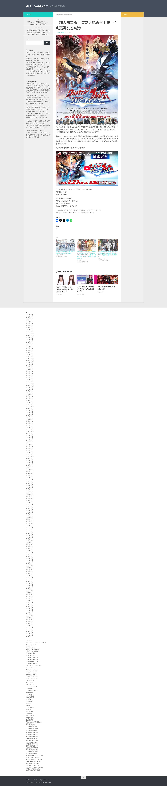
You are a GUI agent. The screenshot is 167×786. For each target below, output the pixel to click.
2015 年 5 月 (29, 580)
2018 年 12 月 (30, 494)
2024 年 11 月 (30, 359)
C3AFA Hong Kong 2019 (32, 651)
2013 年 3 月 (29, 634)
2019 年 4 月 (29, 486)
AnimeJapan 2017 (31, 645)
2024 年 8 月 (29, 365)
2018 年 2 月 (29, 515)
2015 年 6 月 (29, 577)
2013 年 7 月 (29, 625)
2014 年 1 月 (29, 613)
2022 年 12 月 (30, 402)
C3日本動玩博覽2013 (32, 655)
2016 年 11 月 (30, 542)
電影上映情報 (68, 15)
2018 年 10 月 (30, 498)
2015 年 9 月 (29, 571)
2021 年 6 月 (29, 440)
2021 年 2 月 (29, 448)
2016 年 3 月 (29, 559)
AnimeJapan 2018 (31, 647)
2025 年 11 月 (30, 334)
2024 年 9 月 (29, 363)
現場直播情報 (30, 707)
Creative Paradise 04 (31, 674)
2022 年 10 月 (30, 407)
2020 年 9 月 (29, 459)
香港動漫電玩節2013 (32, 726)
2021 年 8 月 (29, 436)
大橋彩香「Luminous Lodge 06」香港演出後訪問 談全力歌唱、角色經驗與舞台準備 (38, 54)
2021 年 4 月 (29, 444)
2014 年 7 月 (29, 600)
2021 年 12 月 (30, 427)
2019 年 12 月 (30, 471)
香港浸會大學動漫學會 (32, 766)
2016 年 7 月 (29, 550)
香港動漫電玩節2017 (32, 734)
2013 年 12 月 (30, 615)
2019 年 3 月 (29, 488)
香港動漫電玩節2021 (32, 743)
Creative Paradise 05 (31, 676)
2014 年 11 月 (30, 592)
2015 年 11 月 (30, 567)
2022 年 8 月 (29, 411)
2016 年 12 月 (30, 540)
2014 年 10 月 (30, 594)
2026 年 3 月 (29, 325)
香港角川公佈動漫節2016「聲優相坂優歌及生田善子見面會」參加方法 (64, 289)
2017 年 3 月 (29, 534)
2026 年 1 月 (29, 329)
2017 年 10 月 (30, 523)
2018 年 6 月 (29, 507)
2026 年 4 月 (29, 323)
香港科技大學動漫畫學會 (33, 770)
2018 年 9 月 (29, 500)
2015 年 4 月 (29, 582)
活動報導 (28, 703)
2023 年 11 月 (30, 384)
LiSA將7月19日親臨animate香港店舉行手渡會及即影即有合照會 (85, 289)
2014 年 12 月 (30, 590)
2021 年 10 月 (30, 432)
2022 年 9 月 (29, 409)
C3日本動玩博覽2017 (32, 663)
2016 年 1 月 (29, 563)
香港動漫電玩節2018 (32, 736)
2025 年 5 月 (29, 346)
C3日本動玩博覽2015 (32, 659)
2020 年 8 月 (29, 461)
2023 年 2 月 (29, 398)
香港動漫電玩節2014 (32, 728)
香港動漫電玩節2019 (32, 739)
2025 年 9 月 (29, 338)
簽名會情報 (29, 711)
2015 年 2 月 (29, 586)
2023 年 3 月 (29, 396)
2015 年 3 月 (29, 584)
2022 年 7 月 (29, 413)
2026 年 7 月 (29, 317)
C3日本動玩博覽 (30, 653)
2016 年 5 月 (29, 555)
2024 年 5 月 (29, 371)
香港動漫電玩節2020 (32, 741)
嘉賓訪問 (28, 699)
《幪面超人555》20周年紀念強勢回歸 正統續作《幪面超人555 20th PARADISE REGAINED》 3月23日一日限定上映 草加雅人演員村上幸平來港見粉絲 (86, 255)
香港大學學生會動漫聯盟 (33, 757)
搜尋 (27, 39)
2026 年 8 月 (29, 315)
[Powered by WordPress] (32, 782)
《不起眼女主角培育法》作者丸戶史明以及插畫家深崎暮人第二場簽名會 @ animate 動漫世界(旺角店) (38, 115)
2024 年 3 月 (29, 375)
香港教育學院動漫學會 (32, 764)
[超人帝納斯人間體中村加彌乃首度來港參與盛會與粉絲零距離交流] (65, 245)
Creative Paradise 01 (31, 668)
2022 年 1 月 (29, 425)
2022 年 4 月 (29, 419)
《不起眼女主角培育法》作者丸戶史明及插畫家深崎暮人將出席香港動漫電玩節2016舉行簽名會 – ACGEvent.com (38, 109)
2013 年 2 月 (29, 636)
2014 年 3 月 (29, 609)
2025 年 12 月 (30, 332)
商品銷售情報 (30, 697)
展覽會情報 (29, 701)
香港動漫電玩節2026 (32, 753)
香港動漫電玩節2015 (32, 730)
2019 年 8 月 (29, 477)
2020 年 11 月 (30, 454)
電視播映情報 (30, 718)
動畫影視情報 (30, 693)
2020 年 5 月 (29, 465)
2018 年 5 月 (29, 509)
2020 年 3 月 (29, 467)
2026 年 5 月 (29, 321)
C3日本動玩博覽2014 (32, 657)
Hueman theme (47, 782)
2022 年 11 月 (30, 404)
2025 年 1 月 (29, 354)
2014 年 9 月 (29, 596)
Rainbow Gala (29, 682)
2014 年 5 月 (29, 605)
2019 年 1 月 (29, 492)
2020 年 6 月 (29, 463)
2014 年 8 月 (29, 598)
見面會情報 (59, 15)
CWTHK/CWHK (30, 680)
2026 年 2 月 (29, 327)
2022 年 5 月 (29, 417)
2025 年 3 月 (29, 350)
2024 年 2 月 (29, 377)
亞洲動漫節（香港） (32, 691)
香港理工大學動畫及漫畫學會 (34, 768)
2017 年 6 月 (29, 530)
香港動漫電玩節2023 (32, 747)
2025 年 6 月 (29, 344)
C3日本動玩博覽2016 (32, 661)
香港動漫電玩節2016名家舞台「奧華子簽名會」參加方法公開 (38, 102)
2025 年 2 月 (29, 352)
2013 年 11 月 (30, 617)
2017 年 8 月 (29, 525)
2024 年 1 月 (29, 379)
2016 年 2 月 (29, 561)
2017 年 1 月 (29, 538)
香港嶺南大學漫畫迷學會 (33, 761)
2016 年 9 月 (29, 546)
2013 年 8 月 (29, 623)
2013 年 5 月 (29, 630)
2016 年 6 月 (29, 552)
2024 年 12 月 (30, 357)
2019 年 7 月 (29, 480)
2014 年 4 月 (29, 607)
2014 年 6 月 (29, 603)
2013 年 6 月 (29, 628)
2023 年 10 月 (30, 386)
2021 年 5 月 (29, 442)
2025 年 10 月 (30, 336)
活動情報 (28, 705)
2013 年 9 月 (29, 621)
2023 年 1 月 (29, 400)
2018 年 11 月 (30, 496)
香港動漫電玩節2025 (32, 751)
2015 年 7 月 (29, 575)
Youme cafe (29, 688)
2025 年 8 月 (29, 340)
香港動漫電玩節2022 (32, 745)
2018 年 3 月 (29, 513)
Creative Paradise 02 (31, 670)
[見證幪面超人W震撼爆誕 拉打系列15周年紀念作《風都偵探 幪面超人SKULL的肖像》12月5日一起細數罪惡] (108, 245)
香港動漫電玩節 (30, 724)
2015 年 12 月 (30, 565)
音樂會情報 (29, 720)
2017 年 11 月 (30, 521)
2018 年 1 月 (29, 517)
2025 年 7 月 (29, 342)
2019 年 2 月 (29, 490)
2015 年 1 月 (29, 588)
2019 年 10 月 (30, 473)
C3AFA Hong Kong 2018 (32, 649)
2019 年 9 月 (29, 475)
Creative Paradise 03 (31, 672)
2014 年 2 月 (29, 611)
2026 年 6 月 (29, 319)
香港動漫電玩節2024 (32, 749)
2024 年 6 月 (29, 369)
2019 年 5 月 (29, 484)
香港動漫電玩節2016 (32, 732)
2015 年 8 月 (29, 573)
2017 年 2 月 (29, 536)
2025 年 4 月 (29, 348)
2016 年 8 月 (29, 548)
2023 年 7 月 (29, 390)
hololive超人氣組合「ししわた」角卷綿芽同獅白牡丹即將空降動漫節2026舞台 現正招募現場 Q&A (38, 73)
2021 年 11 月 (30, 429)
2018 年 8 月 (29, 502)
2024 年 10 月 (30, 361)
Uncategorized (30, 684)
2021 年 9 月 (29, 434)
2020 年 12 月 (30, 452)
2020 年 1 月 (29, 469)
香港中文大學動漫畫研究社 (34, 722)
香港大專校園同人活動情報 (34, 759)
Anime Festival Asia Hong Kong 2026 (36, 643)
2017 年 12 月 (30, 519)
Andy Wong (60, 33)
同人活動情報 (30, 695)
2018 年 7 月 (29, 505)
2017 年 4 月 (29, 532)
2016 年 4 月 (29, 557)
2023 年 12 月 (30, 382)
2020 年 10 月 (30, 457)
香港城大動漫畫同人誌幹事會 (34, 755)
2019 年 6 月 (29, 482)
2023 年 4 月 (29, 394)
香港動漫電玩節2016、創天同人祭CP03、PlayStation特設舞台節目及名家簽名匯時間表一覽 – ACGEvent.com (37, 86)
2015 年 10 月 (30, 569)
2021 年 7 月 (29, 438)
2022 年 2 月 (29, 423)
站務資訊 (28, 709)
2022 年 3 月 (29, 421)
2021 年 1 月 (29, 450)
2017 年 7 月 (29, 527)
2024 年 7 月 (29, 367)
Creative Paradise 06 (31, 678)
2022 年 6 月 (29, 415)
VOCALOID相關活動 (31, 686)
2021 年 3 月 (29, 446)
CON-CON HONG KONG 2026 (34, 666)
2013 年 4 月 (29, 632)
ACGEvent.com (37, 6)
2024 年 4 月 (29, 373)
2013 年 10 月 (30, 619)
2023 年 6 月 (29, 392)
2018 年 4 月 (29, 511)
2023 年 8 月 (29, 388)
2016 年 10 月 (30, 544)
